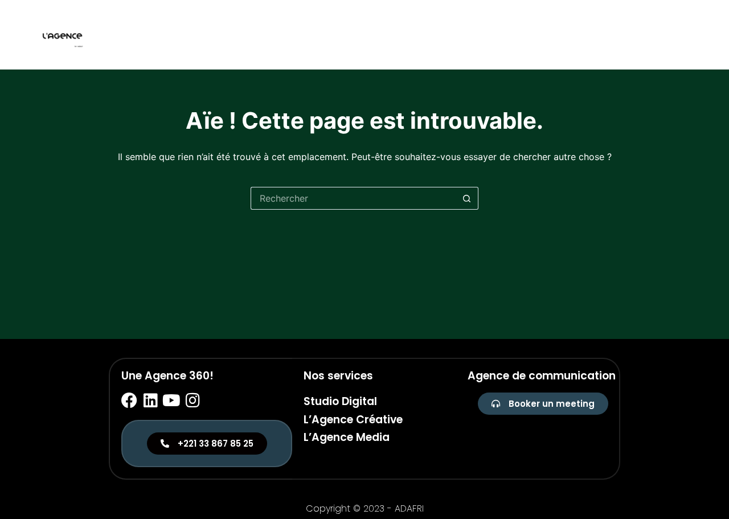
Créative (632, 34)
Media (679, 34)
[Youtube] (171, 400)
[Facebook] (129, 400)
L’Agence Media (347, 437)
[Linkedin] (150, 400)
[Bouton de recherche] (467, 198)
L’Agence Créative (353, 419)
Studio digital (564, 34)
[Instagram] (192, 400)
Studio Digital (340, 401)
